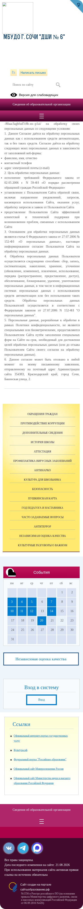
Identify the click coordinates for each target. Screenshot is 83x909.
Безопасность (42, 489)
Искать (58, 84)
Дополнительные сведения (42, 432)
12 (31, 611)
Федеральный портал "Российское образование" (40, 759)
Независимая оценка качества (42, 536)
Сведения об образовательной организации (42, 104)
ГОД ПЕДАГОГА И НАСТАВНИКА (42, 507)
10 (12, 611)
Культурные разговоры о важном (42, 545)
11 (21, 611)
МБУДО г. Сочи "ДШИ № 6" (34, 37)
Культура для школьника (42, 479)
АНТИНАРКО (42, 470)
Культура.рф (20, 750)
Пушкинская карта (42, 498)
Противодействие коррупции (43, 423)
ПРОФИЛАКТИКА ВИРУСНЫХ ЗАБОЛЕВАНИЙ (42, 461)
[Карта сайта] (13, 72)
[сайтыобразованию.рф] (76, 6)
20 (41, 620)
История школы (42, 442)
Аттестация (42, 451)
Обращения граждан (42, 414)
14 (51, 611)
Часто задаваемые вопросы (43, 517)
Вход (41, 699)
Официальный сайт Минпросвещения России (39, 768)
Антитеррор (42, 526)
